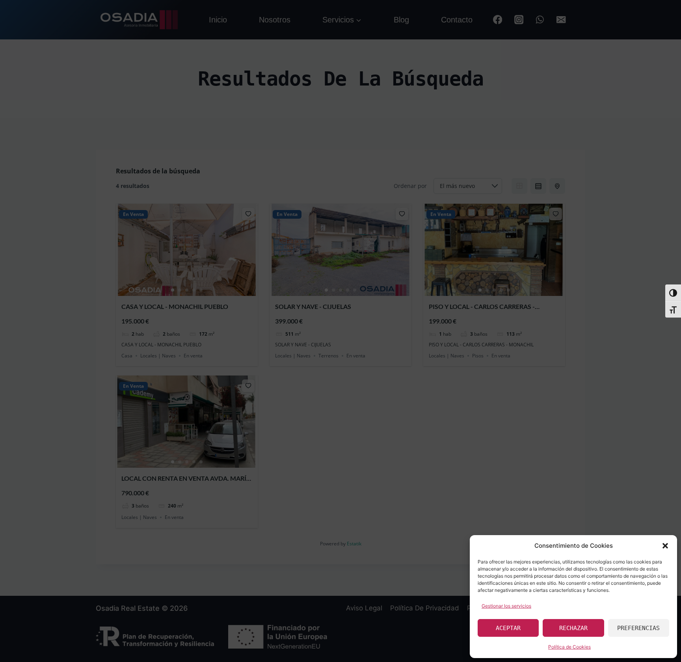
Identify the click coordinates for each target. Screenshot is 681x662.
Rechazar (573, 628)
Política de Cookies (569, 647)
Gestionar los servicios (506, 606)
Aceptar (508, 628)
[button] (665, 546)
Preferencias (638, 628)
